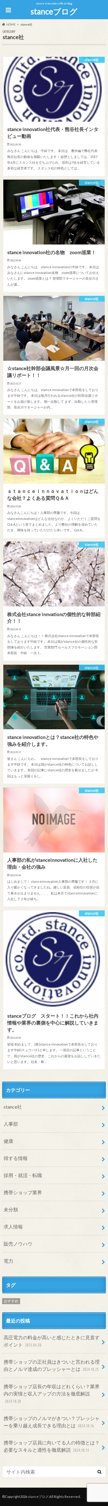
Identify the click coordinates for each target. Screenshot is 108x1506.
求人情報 (13, 1226)
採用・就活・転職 (23, 1175)
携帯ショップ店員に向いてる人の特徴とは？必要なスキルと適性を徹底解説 (52, 1446)
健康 (8, 1141)
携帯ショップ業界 (23, 1192)
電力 (8, 1261)
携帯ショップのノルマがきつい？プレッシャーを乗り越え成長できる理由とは (52, 1421)
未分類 (11, 1209)
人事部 (11, 1124)
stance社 (13, 1107)
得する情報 (16, 1158)
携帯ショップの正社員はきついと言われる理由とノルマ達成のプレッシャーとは (52, 1365)
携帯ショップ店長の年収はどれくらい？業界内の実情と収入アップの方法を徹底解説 (52, 1393)
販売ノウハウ (18, 1243)
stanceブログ (54, 11)
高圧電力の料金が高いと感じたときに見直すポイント (52, 1340)
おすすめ (11, 1301)
